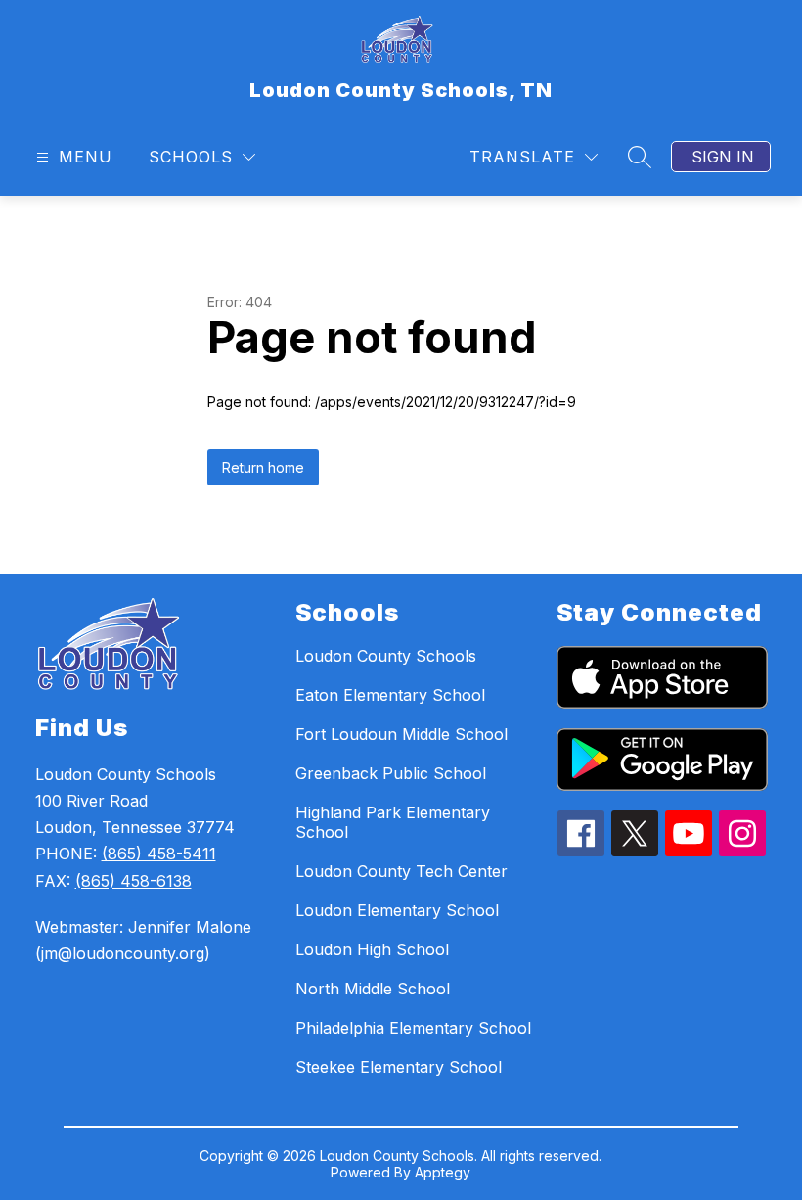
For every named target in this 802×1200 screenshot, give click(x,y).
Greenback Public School (390, 773)
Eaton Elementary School (390, 695)
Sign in (722, 156)
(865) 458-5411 (159, 853)
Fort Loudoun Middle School (401, 734)
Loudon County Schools (385, 656)
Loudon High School (372, 949)
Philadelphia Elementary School (413, 1028)
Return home (263, 467)
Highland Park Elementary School (392, 822)
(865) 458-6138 (133, 881)
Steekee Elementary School (398, 1067)
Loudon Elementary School (397, 910)
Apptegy (442, 1172)
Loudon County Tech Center (401, 871)
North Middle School (372, 988)
